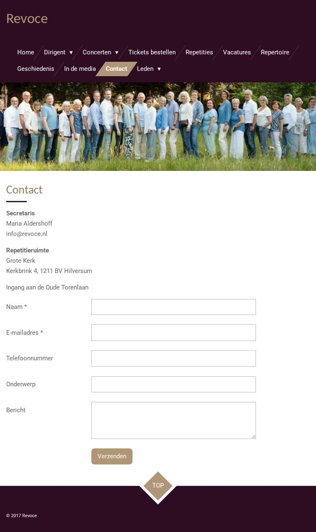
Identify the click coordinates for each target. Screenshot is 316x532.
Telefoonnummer (29, 358)
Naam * (16, 306)
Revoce (27, 19)
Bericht (16, 410)
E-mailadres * (24, 332)
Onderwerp (20, 384)
